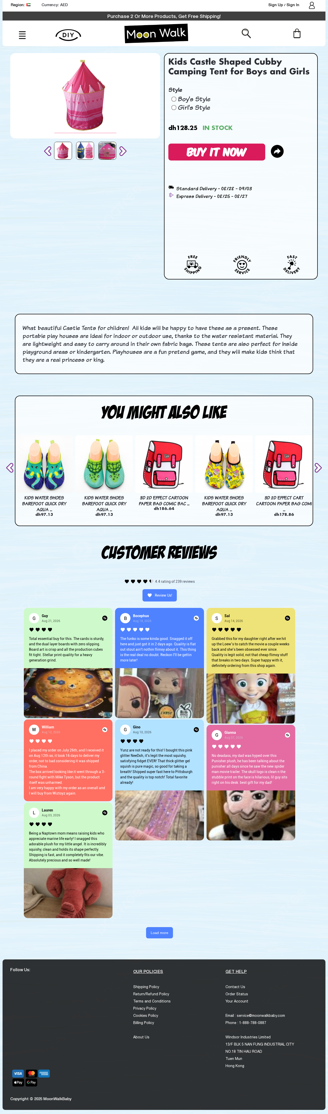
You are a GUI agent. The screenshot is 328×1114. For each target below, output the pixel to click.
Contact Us (235, 987)
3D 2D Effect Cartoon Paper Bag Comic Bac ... (164, 501)
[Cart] (296, 33)
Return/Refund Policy (151, 994)
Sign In (292, 4)
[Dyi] (68, 32)
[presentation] (48, 151)
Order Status (236, 994)
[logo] (156, 33)
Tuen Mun (233, 1059)
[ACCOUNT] (312, 6)
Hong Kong (234, 1066)
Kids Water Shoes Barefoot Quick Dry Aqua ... (44, 504)
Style (175, 90)
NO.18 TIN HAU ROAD (243, 1051)
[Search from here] (246, 33)
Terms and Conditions (152, 1001)
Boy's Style (194, 99)
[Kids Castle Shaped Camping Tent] (63, 151)
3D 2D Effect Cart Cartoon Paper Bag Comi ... (284, 504)
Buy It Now (217, 151)
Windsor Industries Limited (248, 1037)
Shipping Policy (146, 987)
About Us (141, 1037)
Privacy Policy (144, 1008)
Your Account (236, 1001)
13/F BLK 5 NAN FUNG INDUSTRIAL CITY (259, 1044)
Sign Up (276, 4)
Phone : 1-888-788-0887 (245, 1023)
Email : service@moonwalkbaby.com (255, 1015)
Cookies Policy (145, 1015)
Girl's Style (194, 107)
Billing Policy (143, 1023)
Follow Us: (20, 969)
